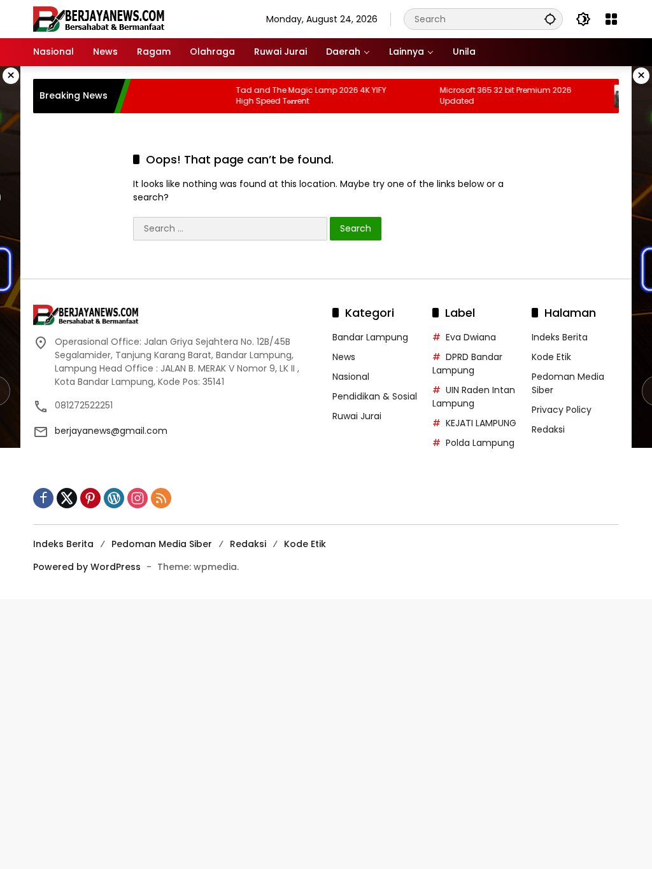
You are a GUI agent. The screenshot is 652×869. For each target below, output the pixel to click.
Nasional (350, 376)
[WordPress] (114, 498)
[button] (550, 18)
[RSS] (161, 498)
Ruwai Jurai (356, 416)
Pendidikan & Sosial (374, 396)
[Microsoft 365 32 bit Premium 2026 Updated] (410, 96)
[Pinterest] (90, 498)
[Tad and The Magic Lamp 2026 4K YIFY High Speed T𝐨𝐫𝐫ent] (206, 96)
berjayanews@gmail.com (111, 430)
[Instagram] (137, 498)
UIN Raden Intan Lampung (473, 397)
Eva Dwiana (471, 337)
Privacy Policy (562, 409)
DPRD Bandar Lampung (467, 364)
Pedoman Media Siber (161, 544)
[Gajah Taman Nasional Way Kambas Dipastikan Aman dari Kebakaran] (613, 96)
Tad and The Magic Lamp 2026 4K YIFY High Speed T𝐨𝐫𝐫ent (299, 95)
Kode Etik (551, 357)
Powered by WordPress (87, 566)
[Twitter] (67, 498)
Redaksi (548, 429)
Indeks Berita (560, 337)
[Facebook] (43, 498)
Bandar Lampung (370, 337)
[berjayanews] (99, 18)
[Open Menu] (611, 19)
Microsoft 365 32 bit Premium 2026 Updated (494, 95)
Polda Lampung (480, 442)
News (343, 357)
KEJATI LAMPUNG (481, 423)
